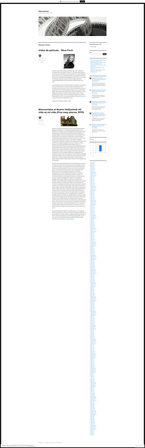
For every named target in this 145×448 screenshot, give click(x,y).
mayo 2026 (92, 166)
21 (100, 150)
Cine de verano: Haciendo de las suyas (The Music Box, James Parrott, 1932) (99, 79)
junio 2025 (92, 179)
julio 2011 (92, 374)
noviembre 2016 (93, 298)
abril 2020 (92, 250)
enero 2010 (92, 395)
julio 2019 (92, 261)
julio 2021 (92, 233)
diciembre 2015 (93, 311)
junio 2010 (92, 389)
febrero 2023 (92, 212)
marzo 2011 (92, 378)
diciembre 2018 (93, 269)
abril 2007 (92, 434)
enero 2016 (92, 309)
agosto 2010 (92, 387)
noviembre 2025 (93, 173)
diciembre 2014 (93, 325)
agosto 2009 (92, 401)
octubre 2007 (92, 427)
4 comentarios (41, 62)
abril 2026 (92, 167)
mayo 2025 (92, 180)
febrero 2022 (92, 225)
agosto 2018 (92, 274)
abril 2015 (92, 320)
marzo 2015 (92, 321)
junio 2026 (92, 164)
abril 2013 (92, 349)
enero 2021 (92, 241)
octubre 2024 (92, 188)
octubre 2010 (92, 384)
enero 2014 (92, 338)
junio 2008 (92, 418)
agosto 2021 (92, 232)
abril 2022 (92, 223)
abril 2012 (92, 363)
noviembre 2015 (93, 312)
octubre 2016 (92, 299)
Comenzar (82, 1)
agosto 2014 (92, 330)
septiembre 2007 (93, 428)
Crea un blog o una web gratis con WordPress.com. (53, 442)
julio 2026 (92, 163)
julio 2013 (92, 345)
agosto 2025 (92, 176)
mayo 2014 (92, 333)
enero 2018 (92, 281)
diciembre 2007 (93, 425)
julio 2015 (92, 317)
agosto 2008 (92, 415)
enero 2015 (92, 324)
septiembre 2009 (93, 400)
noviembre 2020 (93, 243)
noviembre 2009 (93, 397)
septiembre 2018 (93, 273)
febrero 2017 (92, 294)
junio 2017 (92, 289)
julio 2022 (92, 219)
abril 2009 (92, 406)
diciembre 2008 (93, 410)
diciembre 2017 (93, 282)
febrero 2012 (92, 365)
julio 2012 (92, 359)
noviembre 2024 (93, 187)
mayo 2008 (92, 419)
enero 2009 (92, 409)
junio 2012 (92, 361)
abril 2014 (92, 334)
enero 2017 (92, 295)
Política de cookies (33, 446)
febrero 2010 (92, 394)
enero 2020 (92, 254)
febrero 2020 (92, 252)
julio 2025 (92, 178)
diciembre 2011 (93, 368)
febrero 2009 (92, 408)
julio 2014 (92, 331)
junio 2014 (92, 332)
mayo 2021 (92, 236)
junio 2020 (92, 248)
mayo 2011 (92, 376)
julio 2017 (92, 288)
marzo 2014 (92, 336)
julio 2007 (92, 431)
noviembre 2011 (93, 369)
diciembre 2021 (93, 227)
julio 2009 (92, 402)
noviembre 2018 (93, 270)
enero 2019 (92, 268)
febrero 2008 (92, 422)
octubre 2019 (92, 257)
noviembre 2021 (93, 229)
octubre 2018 (92, 271)
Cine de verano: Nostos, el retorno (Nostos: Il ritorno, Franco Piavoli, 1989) (99, 103)
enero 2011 (92, 381)
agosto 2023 (92, 205)
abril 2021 (92, 237)
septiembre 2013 (93, 343)
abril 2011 (92, 377)
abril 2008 (92, 420)
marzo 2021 (92, 238)
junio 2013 (92, 346)
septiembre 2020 (93, 245)
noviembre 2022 (93, 216)
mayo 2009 (92, 405)
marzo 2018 (92, 279)
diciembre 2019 (93, 255)
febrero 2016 (92, 308)
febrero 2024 (92, 198)
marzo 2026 (92, 168)
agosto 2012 (92, 358)
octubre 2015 (92, 313)
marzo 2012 (92, 364)
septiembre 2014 (93, 328)
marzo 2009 (92, 407)
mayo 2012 (92, 362)
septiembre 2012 (93, 357)
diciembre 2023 (93, 200)
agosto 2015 (92, 315)
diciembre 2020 (93, 242)
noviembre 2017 (93, 283)
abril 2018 (92, 277)
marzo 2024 (92, 197)
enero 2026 (92, 170)
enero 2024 (92, 199)
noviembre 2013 (93, 340)
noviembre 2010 (93, 383)
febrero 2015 (92, 323)
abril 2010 (92, 391)
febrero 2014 (92, 337)
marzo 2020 (92, 251)
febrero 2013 (92, 351)
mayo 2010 (92, 390)
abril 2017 (92, 292)
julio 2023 (92, 206)
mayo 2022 (92, 222)
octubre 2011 (92, 370)
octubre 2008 (92, 413)
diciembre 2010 (93, 382)
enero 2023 (92, 213)
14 (100, 148)
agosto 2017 (92, 287)
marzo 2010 (92, 393)
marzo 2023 (92, 211)
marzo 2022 (92, 224)
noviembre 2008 (93, 412)
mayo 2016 (92, 305)
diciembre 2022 (93, 214)
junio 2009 (92, 403)
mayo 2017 (92, 290)
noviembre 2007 (93, 426)
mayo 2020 (92, 249)
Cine (39, 122)
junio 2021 (92, 235)
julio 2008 (92, 416)
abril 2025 (92, 181)
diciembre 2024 (93, 186)
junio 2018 (92, 275)
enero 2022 (92, 226)
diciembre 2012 (93, 353)
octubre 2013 (92, 342)
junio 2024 (92, 193)
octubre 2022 (92, 217)
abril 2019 (92, 264)
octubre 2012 (92, 356)
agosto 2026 (92, 162)
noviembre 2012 (93, 355)
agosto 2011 (92, 372)
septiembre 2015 (93, 314)
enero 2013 (92, 352)
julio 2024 (92, 192)
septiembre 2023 (93, 204)
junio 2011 (92, 375)
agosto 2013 (92, 344)
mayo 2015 (92, 319)
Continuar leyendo (69, 218)
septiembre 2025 (93, 175)
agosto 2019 (92, 260)
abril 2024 (92, 195)
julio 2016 (92, 302)
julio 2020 (92, 246)
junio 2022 (92, 220)
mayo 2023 (92, 208)
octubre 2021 (92, 230)
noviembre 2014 (93, 326)
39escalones (44, 11)
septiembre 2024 (93, 189)
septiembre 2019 (93, 258)
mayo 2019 (92, 263)
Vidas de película (42, 60)
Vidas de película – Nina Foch (56, 50)
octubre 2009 (92, 399)
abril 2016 (92, 306)
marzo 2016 (92, 307)
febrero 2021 (92, 239)
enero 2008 (92, 424)
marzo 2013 (92, 350)
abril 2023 (92, 210)
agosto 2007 (92, 429)
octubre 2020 (92, 244)
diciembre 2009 (93, 396)
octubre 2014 (92, 327)
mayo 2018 (92, 276)
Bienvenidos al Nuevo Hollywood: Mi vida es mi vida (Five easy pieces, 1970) (61, 111)
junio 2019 (92, 262)
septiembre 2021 (93, 231)
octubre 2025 (92, 174)
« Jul (93, 156)
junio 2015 (92, 318)
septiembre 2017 (93, 286)
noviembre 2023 (93, 201)
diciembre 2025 (93, 172)
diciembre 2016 (93, 296)
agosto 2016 (92, 301)
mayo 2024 (92, 194)
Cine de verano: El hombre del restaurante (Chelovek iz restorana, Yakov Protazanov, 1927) (97, 71)
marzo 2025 (92, 182)
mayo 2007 (92, 433)
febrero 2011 (92, 380)
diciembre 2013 (93, 339)
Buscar (90, 52)
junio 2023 (92, 207)
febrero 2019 (92, 267)
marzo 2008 (92, 421)
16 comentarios (41, 124)
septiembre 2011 (93, 371)
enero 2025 (92, 185)
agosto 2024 (92, 191)
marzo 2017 (92, 293)
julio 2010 (92, 388)
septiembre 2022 (93, 218)
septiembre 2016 (93, 300)
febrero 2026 (92, 169)
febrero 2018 (92, 280)
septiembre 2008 (93, 414)
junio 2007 (92, 432)
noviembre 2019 (93, 256)
